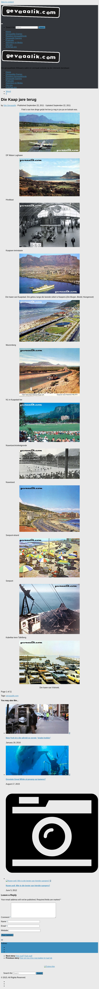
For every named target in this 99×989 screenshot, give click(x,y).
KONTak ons (11, 47)
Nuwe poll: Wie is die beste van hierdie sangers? (28, 886)
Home (8, 32)
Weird (8, 91)
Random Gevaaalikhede (16, 36)
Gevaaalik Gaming (14, 38)
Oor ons (9, 45)
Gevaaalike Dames (14, 34)
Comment (6, 917)
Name (4, 921)
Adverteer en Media (14, 43)
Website (4, 930)
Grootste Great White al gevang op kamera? (26, 779)
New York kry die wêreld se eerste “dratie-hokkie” (28, 738)
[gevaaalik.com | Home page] (49, 12)
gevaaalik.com (12, 696)
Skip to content (7, 2)
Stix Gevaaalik (10, 105)
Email (4, 926)
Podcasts (10, 40)
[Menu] (2, 23)
